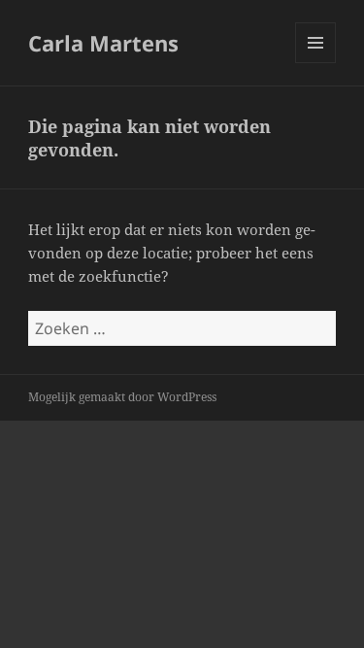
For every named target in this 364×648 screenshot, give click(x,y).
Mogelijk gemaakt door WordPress (122, 397)
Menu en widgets (316, 62)
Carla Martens (103, 42)
